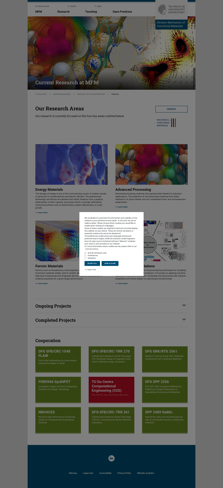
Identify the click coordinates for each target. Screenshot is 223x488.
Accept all (92, 263)
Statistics (92, 258)
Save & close (110, 263)
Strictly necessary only (97, 253)
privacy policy (92, 249)
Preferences (93, 255)
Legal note (91, 269)
